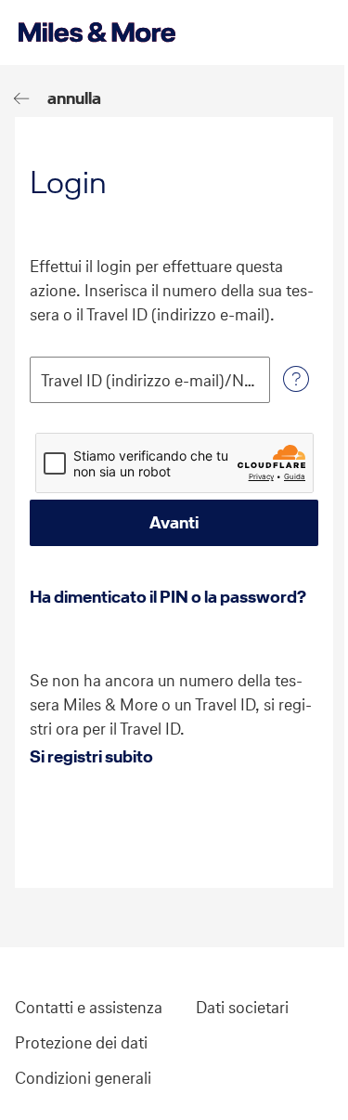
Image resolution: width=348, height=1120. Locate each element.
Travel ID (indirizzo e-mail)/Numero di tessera (150, 380)
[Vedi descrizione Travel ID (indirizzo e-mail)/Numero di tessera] (296, 380)
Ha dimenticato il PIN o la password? (168, 596)
